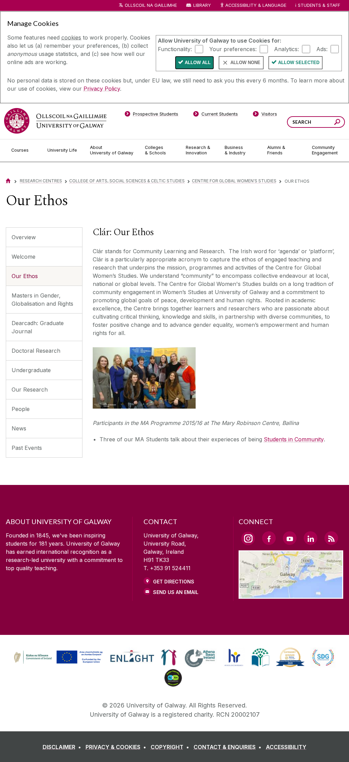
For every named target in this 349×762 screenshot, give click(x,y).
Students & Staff (319, 5)
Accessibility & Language (255, 5)
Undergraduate (31, 370)
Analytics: (286, 48)
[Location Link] (291, 594)
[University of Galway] (55, 121)
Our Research (30, 389)
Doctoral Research (36, 350)
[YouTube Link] (290, 538)
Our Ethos (25, 276)
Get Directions (173, 581)
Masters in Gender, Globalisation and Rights (42, 299)
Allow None (245, 62)
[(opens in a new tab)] (59, 663)
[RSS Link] (331, 538)
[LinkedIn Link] (310, 538)
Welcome (23, 256)
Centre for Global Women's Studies (234, 180)
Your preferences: (233, 48)
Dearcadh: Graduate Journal (38, 327)
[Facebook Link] (269, 538)
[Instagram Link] (248, 538)
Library (202, 5)
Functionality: (175, 48)
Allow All (198, 62)
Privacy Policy (102, 88)
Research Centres (41, 180)
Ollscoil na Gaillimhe (151, 5)
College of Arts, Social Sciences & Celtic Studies (127, 180)
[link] (57, 657)
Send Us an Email (175, 592)
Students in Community (294, 439)
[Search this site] (337, 122)
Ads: (322, 48)
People (21, 409)
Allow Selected (298, 62)
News (19, 428)
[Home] (8, 180)
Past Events (27, 447)
